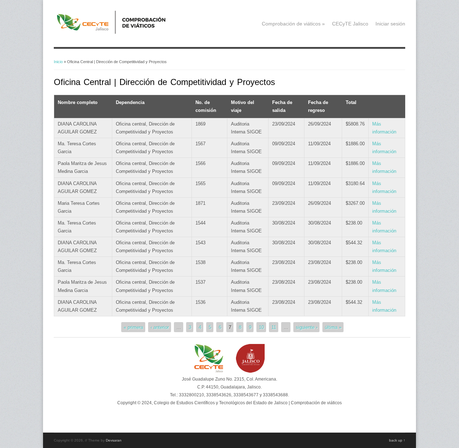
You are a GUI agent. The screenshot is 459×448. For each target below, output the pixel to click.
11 (273, 327)
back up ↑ (397, 440)
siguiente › (306, 327)
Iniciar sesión (390, 24)
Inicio (58, 62)
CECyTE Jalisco (350, 24)
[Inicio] (122, 32)
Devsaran (114, 440)
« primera (133, 327)
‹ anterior (160, 327)
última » (333, 327)
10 (261, 327)
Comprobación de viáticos (293, 24)
